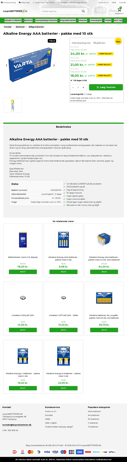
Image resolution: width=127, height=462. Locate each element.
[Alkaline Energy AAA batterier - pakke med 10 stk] (30, 65)
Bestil (22, 272)
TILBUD (108, 20)
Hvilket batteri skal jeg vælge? (59, 427)
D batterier (93, 427)
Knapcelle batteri (68, 20)
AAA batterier (94, 411)
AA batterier (93, 415)
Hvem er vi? (104, 2)
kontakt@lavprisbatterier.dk (16, 425)
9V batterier (93, 419)
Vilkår (114, 2)
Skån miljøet (51, 423)
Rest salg (118, 20)
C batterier (93, 423)
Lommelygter (96, 20)
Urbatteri (83, 20)
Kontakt (122, 2)
